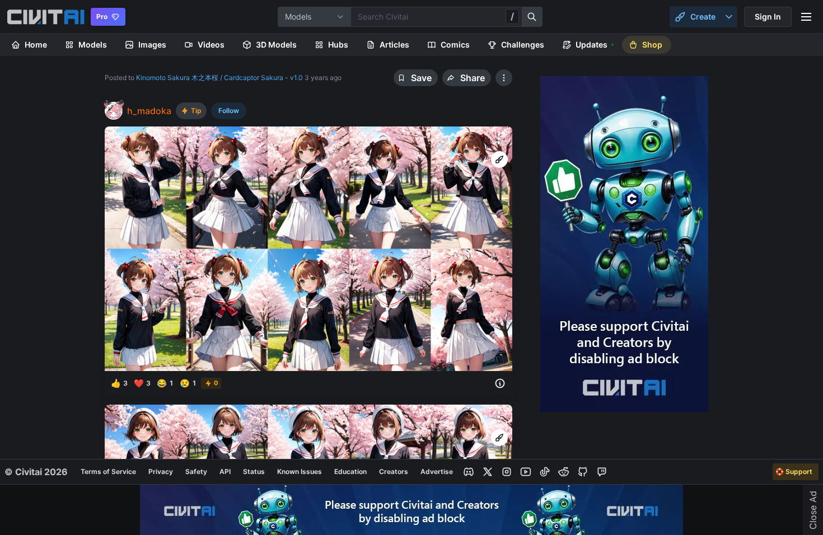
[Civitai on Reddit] (563, 471)
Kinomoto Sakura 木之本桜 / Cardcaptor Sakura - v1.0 (219, 77)
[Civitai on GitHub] (582, 471)
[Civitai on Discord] (468, 471)
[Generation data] (500, 383)
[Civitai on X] (487, 471)
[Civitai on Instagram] (506, 471)
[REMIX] (499, 159)
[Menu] (806, 17)
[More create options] (729, 16)
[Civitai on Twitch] (601, 471)
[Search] (532, 17)
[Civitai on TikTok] (544, 471)
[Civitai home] (45, 16)
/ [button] (512, 16)
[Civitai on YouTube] (525, 471)
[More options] (499, 139)
